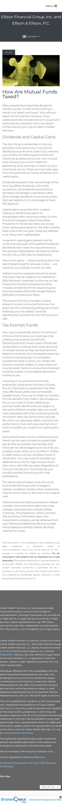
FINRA (3, 654)
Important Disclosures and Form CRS (22, 762)
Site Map (5, 776)
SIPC (10, 654)
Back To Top (48, 787)
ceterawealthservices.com (18, 732)
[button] (51, 6)
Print (9, 52)
